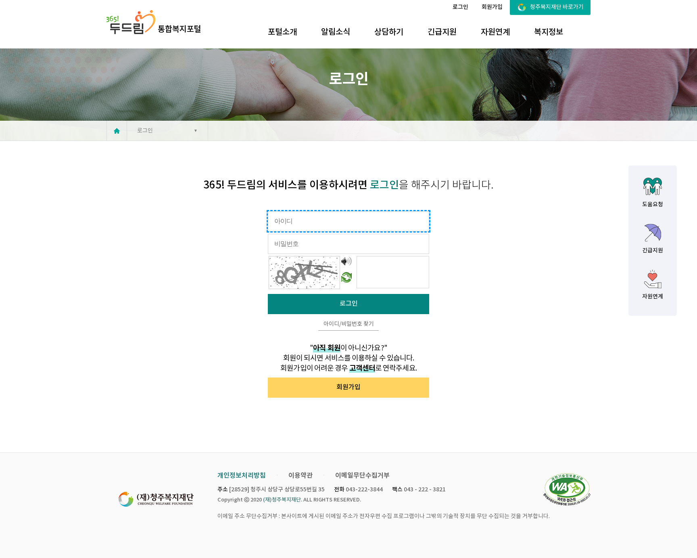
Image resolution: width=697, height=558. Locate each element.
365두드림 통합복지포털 (153, 22)
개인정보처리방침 (241, 476)
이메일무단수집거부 (362, 476)
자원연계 (495, 32)
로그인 (460, 7)
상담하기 (388, 32)
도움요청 (652, 204)
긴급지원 (442, 32)
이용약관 (300, 476)
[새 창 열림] (567, 490)
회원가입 (492, 7)
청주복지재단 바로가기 (557, 7)
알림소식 (335, 32)
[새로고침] (346, 277)
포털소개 (282, 32)
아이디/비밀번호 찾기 (348, 324)
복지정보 (548, 32)
